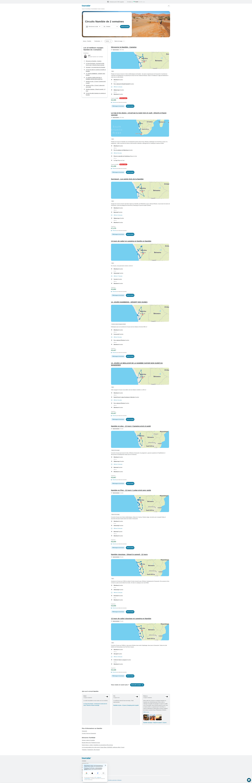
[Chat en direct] (249, 780)
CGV (96, 777)
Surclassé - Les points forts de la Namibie (95, 67)
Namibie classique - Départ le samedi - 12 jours (95, 90)
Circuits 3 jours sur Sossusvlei (89, 733)
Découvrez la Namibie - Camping (93, 61)
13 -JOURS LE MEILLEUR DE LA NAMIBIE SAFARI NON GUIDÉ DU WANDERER (94, 78)
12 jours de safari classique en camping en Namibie (96, 94)
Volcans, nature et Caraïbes (88, 740)
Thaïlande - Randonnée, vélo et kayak (91, 749)
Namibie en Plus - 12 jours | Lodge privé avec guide (95, 86)
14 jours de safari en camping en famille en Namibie (96, 70)
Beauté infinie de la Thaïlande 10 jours (91, 742)
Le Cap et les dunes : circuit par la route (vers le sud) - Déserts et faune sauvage (95, 64)
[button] (140, 102)
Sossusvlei (84, 731)
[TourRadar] (86, 5)
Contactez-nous (85, 763)
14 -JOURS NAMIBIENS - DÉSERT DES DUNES (95, 74)
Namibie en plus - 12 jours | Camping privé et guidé (96, 82)
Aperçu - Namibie (87, 41)
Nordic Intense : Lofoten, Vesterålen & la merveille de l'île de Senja (97, 745)
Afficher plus (146, 712)
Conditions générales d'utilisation (115, 780)
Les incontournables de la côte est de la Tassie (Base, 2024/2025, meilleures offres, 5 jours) (103, 747)
